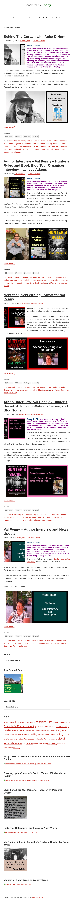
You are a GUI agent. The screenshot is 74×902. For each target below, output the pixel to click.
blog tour (36, 514)
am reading (12, 141)
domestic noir (14, 146)
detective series (10, 643)
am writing (22, 141)
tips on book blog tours (38, 283)
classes (40, 640)
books (31, 722)
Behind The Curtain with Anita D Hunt (34, 37)
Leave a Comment (39, 41)
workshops (23, 646)
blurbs (6, 144)
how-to (6, 739)
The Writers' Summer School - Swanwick (38, 149)
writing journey (15, 152)
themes (58, 149)
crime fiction (49, 277)
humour (11, 739)
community (62, 726)
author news (31, 640)
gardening (7, 734)
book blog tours (15, 144)
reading (35, 743)
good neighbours (25, 734)
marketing (36, 146)
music (24, 743)
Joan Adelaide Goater (40, 739)
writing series (47, 520)
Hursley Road (16, 739)
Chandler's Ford (43, 721)
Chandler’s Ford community (20, 726)
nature (29, 743)
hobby (66, 734)
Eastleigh (28, 730)
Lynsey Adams (26, 146)
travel (63, 743)
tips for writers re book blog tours (16, 283)
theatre (59, 743)
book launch (27, 144)
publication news (42, 390)
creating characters (53, 144)
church (53, 726)
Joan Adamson (25, 739)
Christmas (48, 726)
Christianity (42, 726)
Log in (43, 897)
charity (37, 726)
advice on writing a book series (20, 514)
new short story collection (19, 390)
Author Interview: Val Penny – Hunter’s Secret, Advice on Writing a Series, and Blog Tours (36, 406)
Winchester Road (8, 747)
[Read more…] (9, 127)
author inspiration (60, 141)
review (40, 743)
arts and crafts (24, 722)
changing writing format (36, 387)
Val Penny (52, 283)
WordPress (36, 897)
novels (32, 390)
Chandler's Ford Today (37, 6)
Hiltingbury (36, 734)
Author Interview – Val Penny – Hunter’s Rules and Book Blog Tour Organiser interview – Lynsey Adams (36, 165)
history (60, 734)
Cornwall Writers (38, 144)
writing (16, 747)
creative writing (50, 640)
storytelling (52, 743)
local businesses (54, 739)
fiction (19, 643)
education (36, 730)
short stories (55, 390)
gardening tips (15, 734)
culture (21, 730)
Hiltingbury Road (48, 734)
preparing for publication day (20, 517)
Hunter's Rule (35, 280)
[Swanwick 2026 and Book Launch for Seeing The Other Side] (13, 683)
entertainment (45, 730)
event (53, 730)
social (45, 743)
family (59, 730)
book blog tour (13, 277)
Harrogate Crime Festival (19, 280)
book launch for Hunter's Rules (32, 277)
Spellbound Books (15, 149)
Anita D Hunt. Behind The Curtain (39, 141)
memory (17, 743)
